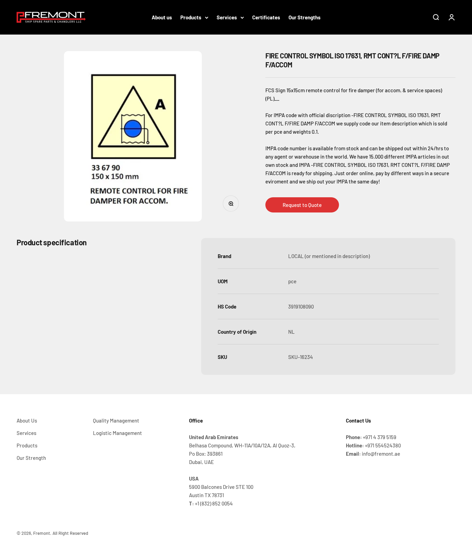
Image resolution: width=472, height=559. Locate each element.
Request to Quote (302, 205)
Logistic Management (117, 433)
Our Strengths (305, 17)
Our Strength (31, 458)
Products (190, 17)
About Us (27, 420)
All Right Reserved (70, 533)
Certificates (266, 17)
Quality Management (116, 420)
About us (162, 17)
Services (227, 17)
